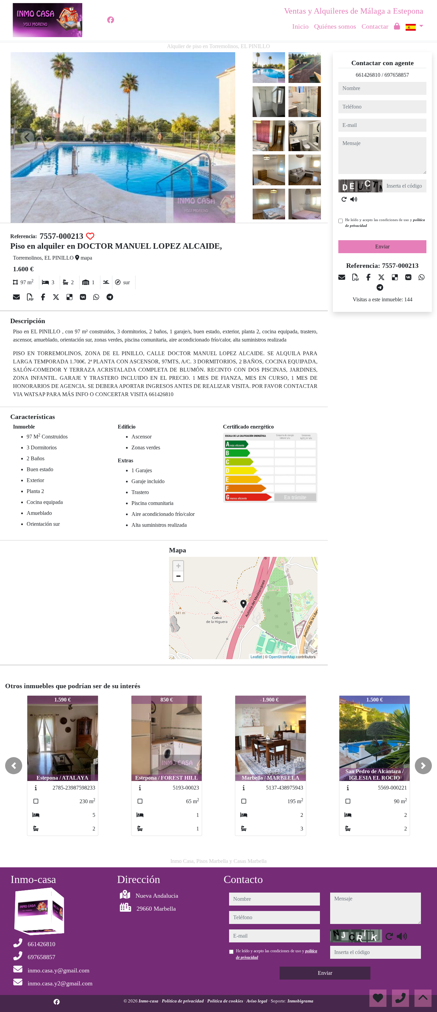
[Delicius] (70, 297)
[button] (13, 765)
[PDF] (31, 297)
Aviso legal (257, 1000)
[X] (57, 297)
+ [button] (178, 566)
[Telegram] (110, 297)
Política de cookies (225, 1000)
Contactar (375, 26)
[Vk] (84, 297)
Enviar (382, 246)
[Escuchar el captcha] (353, 199)
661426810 (368, 75)
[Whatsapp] (97, 297)
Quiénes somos (335, 26)
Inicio (300, 26)
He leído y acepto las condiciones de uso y (385, 223)
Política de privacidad (183, 1000)
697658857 (396, 75)
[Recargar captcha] (344, 199)
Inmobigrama (300, 1000)
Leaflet (256, 656)
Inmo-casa (149, 1000)
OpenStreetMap (282, 656)
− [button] (178, 576)
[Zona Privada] (397, 26)
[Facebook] (110, 20)
